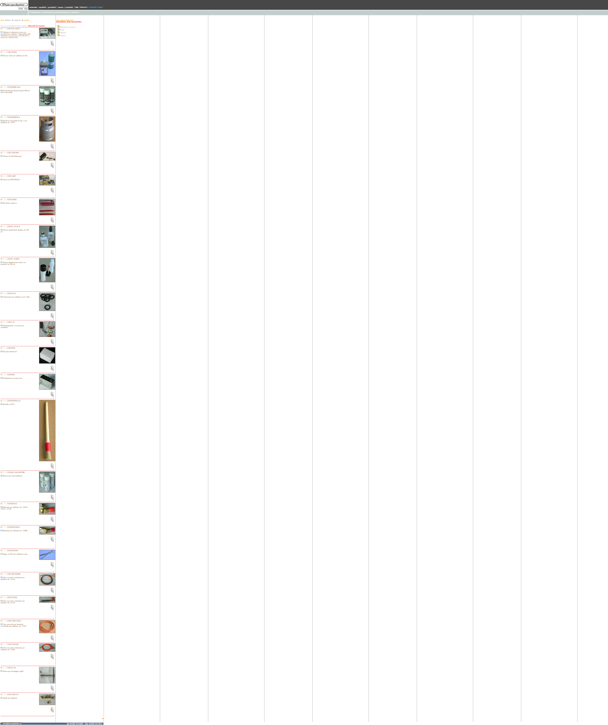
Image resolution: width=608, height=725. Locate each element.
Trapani (62, 35)
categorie (17, 20)
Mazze (62, 30)
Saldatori (63, 33)
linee (9, 20)
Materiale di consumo (68, 27)
